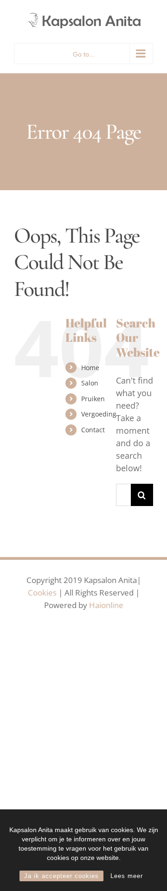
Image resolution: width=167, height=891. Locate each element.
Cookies (42, 592)
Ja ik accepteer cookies (61, 875)
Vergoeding (98, 414)
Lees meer (126, 875)
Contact (93, 429)
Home (90, 367)
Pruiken (93, 398)
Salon (89, 382)
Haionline (106, 605)
